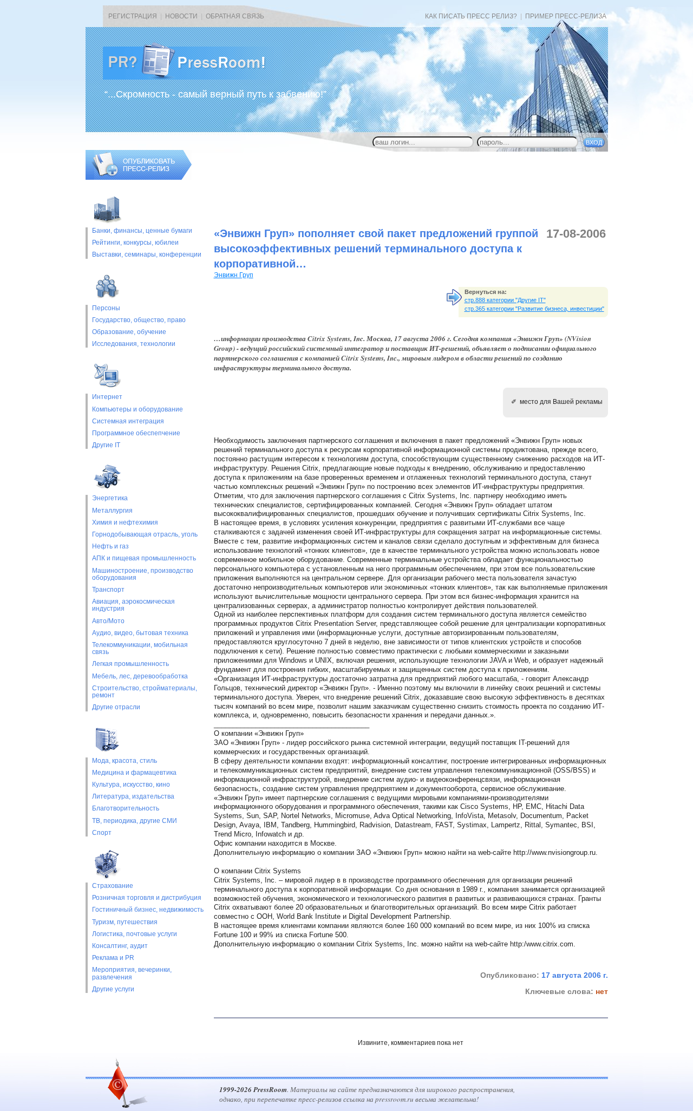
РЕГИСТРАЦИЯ (132, 16)
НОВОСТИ (181, 16)
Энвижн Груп (233, 275)
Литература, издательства (133, 796)
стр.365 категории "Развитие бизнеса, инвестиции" (534, 308)
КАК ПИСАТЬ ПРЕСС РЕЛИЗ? (471, 16)
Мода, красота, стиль (124, 760)
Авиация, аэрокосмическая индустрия (133, 605)
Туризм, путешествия (125, 922)
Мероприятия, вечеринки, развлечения (132, 973)
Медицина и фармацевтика (134, 772)
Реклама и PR (113, 958)
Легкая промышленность (130, 664)
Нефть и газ (110, 546)
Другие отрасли (116, 707)
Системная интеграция (128, 421)
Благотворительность (125, 808)
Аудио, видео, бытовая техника (140, 633)
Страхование (112, 886)
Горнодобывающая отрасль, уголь (145, 534)
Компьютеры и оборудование (137, 409)
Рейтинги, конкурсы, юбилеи (135, 242)
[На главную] (193, 77)
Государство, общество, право (139, 320)
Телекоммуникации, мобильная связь (140, 649)
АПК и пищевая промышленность (144, 558)
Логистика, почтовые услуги (134, 934)
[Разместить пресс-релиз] (139, 177)
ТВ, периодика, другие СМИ (134, 821)
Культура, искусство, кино (131, 784)
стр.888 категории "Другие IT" (505, 300)
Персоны (106, 308)
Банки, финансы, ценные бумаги (142, 230)
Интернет (107, 397)
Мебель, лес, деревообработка (140, 676)
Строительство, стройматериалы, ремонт (144, 692)
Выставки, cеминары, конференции (146, 254)
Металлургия (112, 510)
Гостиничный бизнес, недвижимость (148, 909)
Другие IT (106, 445)
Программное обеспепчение (136, 433)
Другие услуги (113, 989)
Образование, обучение (129, 332)
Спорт (102, 832)
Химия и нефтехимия (125, 522)
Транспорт (108, 589)
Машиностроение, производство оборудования (142, 574)
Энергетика (110, 498)
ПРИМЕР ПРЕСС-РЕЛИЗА (565, 16)
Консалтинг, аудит (120, 946)
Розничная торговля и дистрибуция (146, 897)
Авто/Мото (108, 621)
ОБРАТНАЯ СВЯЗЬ (235, 16)
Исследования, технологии (133, 344)
